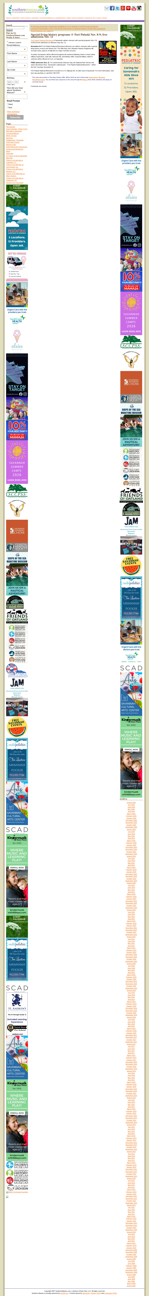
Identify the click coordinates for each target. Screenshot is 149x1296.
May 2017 (131, 1051)
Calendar (34, 18)
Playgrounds (10, 127)
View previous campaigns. (13, 112)
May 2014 (131, 1131)
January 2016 (131, 1086)
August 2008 (131, 1275)
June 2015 (131, 1102)
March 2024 (131, 867)
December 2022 (131, 901)
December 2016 (131, 1062)
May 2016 (131, 1078)
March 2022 (131, 921)
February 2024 (131, 870)
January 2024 (131, 872)
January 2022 (131, 925)
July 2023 (131, 885)
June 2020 (131, 968)
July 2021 (131, 939)
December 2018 (131, 1008)
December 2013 (131, 1143)
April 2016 (131, 1080)
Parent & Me (90, 18)
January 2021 (131, 952)
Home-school (102, 18)
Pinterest (128, 8)
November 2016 (131, 1064)
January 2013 (131, 1167)
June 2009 (131, 1263)
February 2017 (131, 1057)
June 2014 (131, 1129)
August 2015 (131, 1098)
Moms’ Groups (11, 135)
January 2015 (131, 1113)
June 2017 (131, 1049)
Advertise (15, 18)
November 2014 (131, 1118)
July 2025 (131, 831)
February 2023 (131, 896)
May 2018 (131, 1024)
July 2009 (131, 1261)
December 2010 (131, 1223)
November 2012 (131, 1172)
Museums (102, 77)
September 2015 (131, 1095)
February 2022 (131, 923)
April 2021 (131, 946)
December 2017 (131, 1035)
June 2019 (131, 995)
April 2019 (131, 999)
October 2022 (131, 905)
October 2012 (131, 1174)
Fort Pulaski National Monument (42, 40)
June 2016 (131, 1075)
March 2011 (131, 1216)
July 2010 (131, 1234)
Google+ (123, 8)
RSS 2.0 (85, 79)
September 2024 (131, 854)
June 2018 (131, 1022)
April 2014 (131, 1134)
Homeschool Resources (14, 149)
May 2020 (131, 970)
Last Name (16, 61)
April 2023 (131, 892)
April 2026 (131, 811)
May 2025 (131, 836)
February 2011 (131, 1218)
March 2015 (131, 1109)
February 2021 (131, 950)
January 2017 (131, 1060)
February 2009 (131, 1266)
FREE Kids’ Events (12, 142)
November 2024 (131, 849)
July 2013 (131, 1154)
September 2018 (131, 1015)
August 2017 (131, 1044)
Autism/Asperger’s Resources (16, 147)
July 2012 (131, 1180)
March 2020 (131, 975)
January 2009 (131, 1268)
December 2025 (131, 820)
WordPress (64, 1293)
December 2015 (131, 1089)
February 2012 (131, 1192)
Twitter (117, 8)
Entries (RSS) (96, 1293)
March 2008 (131, 1283)
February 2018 (131, 1031)
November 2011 (131, 1198)
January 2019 (131, 1006)
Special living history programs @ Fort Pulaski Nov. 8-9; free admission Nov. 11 (69, 35)
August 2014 (131, 1125)
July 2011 (131, 1207)
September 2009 (131, 1257)
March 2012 (131, 1189)
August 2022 (131, 910)
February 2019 (131, 1004)
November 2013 (131, 1145)
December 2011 (131, 1196)
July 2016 (131, 1073)
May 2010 (131, 1239)
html (11, 104)
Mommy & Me (11, 145)
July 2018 (131, 1019)
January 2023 (131, 899)
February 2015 (131, 1111)
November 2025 (131, 822)
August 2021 (131, 937)
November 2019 (131, 984)
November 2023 (131, 876)
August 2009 (131, 1259)
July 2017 (131, 1046)
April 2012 (131, 1187)
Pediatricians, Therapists (15, 140)
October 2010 (131, 1227)
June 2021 (131, 941)
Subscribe (106, 8)
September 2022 (131, 908)
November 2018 (131, 1011)
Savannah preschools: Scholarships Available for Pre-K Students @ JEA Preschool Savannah (65, 26)
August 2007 (131, 1286)
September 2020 (131, 961)
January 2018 (131, 1033)
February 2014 (131, 1138)
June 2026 (131, 807)
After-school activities (75, 18)
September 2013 (131, 1149)
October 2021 (131, 932)
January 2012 (131, 1194)
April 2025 (131, 838)
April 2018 (131, 1026)
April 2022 (131, 919)
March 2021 (131, 948)
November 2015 (131, 1091)
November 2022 (131, 903)
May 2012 (131, 1185)
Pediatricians (60, 18)
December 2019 (131, 981)
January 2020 (131, 979)
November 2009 (131, 1252)
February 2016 (131, 1084)
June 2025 (131, 834)
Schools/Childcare (47, 18)
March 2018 (131, 1028)
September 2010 (131, 1230)
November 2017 (131, 1037)
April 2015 (131, 1107)
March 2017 (131, 1055)
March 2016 (131, 1082)
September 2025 (131, 827)
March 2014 (131, 1136)
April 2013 (131, 1160)
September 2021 (131, 934)
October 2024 (131, 852)
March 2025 (131, 840)
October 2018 (131, 1013)
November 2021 (131, 930)
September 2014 (131, 1122)
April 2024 (131, 865)
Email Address (16, 45)
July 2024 (131, 858)
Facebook (112, 8)
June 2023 (131, 887)
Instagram (139, 8)
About (8, 18)
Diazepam (86, 1293)
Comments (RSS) (110, 1293)
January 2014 (131, 1140)
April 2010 (131, 1241)
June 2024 (131, 861)
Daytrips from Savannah (14, 183)
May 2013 (131, 1158)
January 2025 (131, 845)
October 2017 (131, 1040)
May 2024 (131, 863)
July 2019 (131, 993)
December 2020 (131, 954)
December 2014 (131, 1116)
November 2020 (131, 957)
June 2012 (131, 1183)
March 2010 (131, 1243)
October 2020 (131, 959)
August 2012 (131, 1178)
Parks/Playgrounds (38, 79)
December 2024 (131, 847)
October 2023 (131, 879)
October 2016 (131, 1066)
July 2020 (131, 966)
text (10, 107)
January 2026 (131, 818)
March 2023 (131, 894)
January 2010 (131, 1248)
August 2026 (131, 802)
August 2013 (131, 1151)
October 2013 (131, 1147)
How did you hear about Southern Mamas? (16, 90)
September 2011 (131, 1203)
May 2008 (131, 1281)
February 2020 (131, 977)
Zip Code (16, 70)
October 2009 (131, 1254)
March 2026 (131, 814)
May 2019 (131, 997)
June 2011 (131, 1210)
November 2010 (131, 1225)
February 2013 (131, 1165)
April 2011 (131, 1214)
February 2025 (131, 843)
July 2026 (131, 805)
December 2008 (131, 1270)
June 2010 (131, 1236)
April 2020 (131, 972)
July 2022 (131, 912)
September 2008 (131, 1272)
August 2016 (131, 1071)
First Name (16, 53)
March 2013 (131, 1163)
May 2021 (131, 943)
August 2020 (131, 963)
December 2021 (131, 928)
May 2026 (131, 809)
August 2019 (131, 990)
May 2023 (131, 890)
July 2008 (131, 1277)
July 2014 (131, 1127)
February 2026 (131, 816)
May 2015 (131, 1104)
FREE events (25, 18)
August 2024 (131, 856)
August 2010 (131, 1232)
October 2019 (131, 986)
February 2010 (131, 1245)
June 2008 (131, 1279)
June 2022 (131, 914)
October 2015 (131, 1093)
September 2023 (131, 881)
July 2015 (131, 1100)
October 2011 (131, 1201)
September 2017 (131, 1042)
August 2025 (131, 829)
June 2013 (131, 1156)
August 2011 (131, 1205)
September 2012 (131, 1176)
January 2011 (131, 1221)
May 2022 (131, 917)
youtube (133, 8)
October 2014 (131, 1120)
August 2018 (131, 1017)
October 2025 (131, 825)
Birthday (16, 78)
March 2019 (131, 1002)
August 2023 (131, 883)
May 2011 (131, 1212)
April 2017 (131, 1053)
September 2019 (131, 988)
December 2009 (131, 1250)
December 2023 (131, 874)
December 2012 (131, 1169)
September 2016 (131, 1069)
